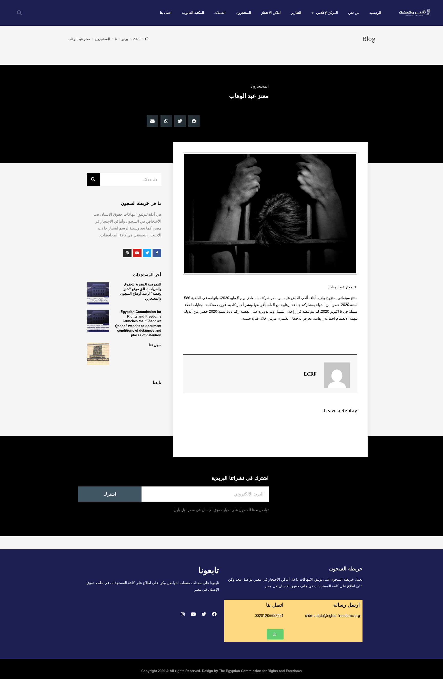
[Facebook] (214, 614)
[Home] (146, 38)
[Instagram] (182, 614)
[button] (275, 634)
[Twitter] (203, 614)
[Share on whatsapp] (166, 121)
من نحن (353, 13)
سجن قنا (155, 345)
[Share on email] (152, 121)
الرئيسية (375, 13)
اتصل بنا (166, 13)
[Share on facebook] (194, 121)
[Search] (93, 179)
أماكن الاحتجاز (271, 13)
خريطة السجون (346, 568)
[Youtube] (193, 614)
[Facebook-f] (157, 253)
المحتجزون (243, 13)
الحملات (220, 13)
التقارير (296, 13)
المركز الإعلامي (327, 13)
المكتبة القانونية (193, 13)
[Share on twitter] (180, 121)
